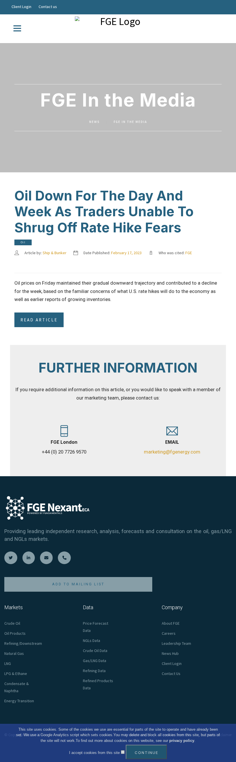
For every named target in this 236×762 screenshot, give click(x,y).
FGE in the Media (130, 122)
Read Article (39, 320)
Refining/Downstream (23, 643)
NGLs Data (91, 640)
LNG (7, 663)
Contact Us (171, 673)
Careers (169, 633)
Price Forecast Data (95, 627)
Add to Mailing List (78, 584)
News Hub (170, 653)
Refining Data (94, 670)
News (94, 122)
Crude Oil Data (95, 650)
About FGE (171, 623)
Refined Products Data (98, 684)
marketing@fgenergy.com (172, 452)
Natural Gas (14, 653)
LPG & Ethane (15, 673)
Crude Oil (12, 623)
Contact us (48, 6)
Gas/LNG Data (94, 660)
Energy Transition (19, 700)
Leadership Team (176, 643)
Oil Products (15, 633)
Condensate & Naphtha (16, 687)
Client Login (21, 6)
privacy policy (181, 740)
